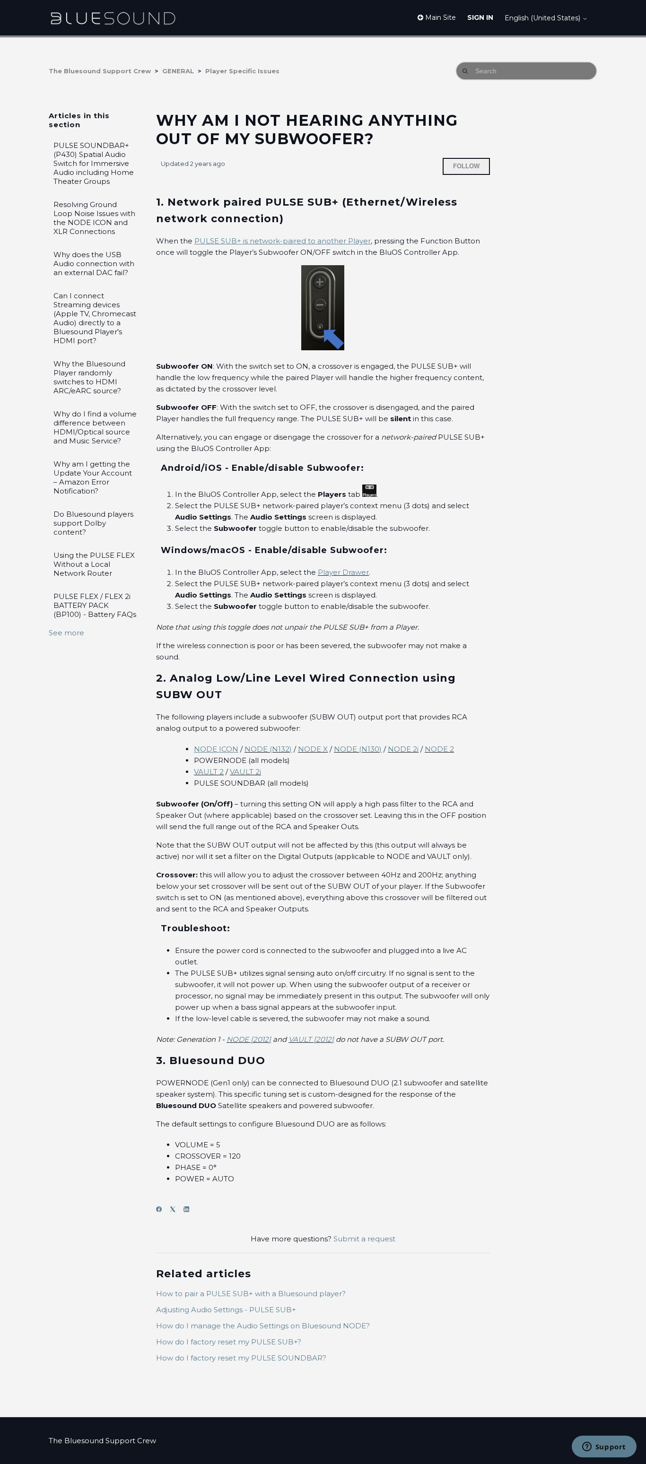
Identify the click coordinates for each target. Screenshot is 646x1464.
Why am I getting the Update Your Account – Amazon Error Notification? (92, 477)
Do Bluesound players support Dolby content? (93, 523)
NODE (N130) (358, 749)
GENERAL (178, 71)
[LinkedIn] (189, 1209)
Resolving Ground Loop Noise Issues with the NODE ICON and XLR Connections (94, 218)
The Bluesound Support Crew (100, 71)
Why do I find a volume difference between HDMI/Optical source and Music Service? (95, 427)
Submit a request (364, 1238)
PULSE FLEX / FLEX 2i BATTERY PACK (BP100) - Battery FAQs (94, 605)
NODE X (313, 749)
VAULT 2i (245, 771)
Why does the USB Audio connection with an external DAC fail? (93, 263)
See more (66, 632)
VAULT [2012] (311, 1039)
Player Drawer (343, 572)
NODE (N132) (268, 749)
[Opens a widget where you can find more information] (604, 1447)
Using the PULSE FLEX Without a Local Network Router (94, 564)
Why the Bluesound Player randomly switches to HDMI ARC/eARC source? (89, 377)
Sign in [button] (480, 17)
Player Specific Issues (242, 71)
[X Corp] (176, 1209)
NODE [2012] (249, 1039)
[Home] (113, 17)
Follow (466, 166)
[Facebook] (162, 1209)
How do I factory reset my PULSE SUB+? (228, 1341)
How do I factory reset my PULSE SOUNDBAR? (241, 1357)
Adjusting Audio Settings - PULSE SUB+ (226, 1309)
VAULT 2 (209, 771)
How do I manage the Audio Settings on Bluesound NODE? (263, 1325)
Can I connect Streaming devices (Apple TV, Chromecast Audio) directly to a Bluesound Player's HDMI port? (94, 318)
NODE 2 (439, 749)
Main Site (439, 17)
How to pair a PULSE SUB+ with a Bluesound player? (251, 1293)
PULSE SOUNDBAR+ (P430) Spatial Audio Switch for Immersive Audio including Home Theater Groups (93, 163)
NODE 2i (403, 749)
